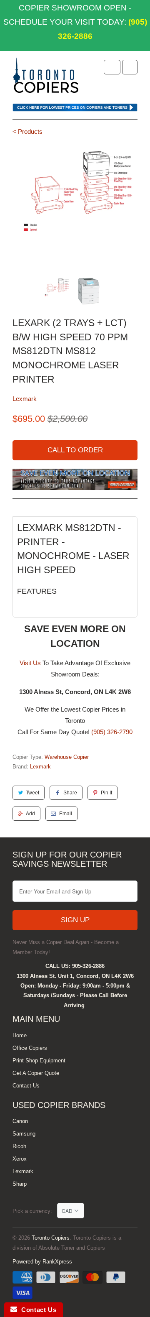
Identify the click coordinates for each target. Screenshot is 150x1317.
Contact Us (26, 1085)
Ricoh (19, 1146)
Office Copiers (29, 1048)
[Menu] (112, 67)
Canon (20, 1121)
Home (19, 1035)
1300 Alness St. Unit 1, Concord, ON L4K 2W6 (75, 976)
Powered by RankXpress (42, 1261)
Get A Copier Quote (35, 1073)
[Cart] (130, 67)
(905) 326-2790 (111, 731)
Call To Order (75, 450)
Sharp (19, 1184)
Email (65, 814)
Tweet (32, 793)
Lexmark (24, 398)
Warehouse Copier (67, 757)
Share (70, 793)
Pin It (106, 793)
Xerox (19, 1159)
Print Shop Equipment (38, 1060)
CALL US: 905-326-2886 (75, 966)
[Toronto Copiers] (45, 78)
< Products (27, 131)
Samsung (23, 1134)
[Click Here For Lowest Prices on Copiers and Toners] (75, 109)
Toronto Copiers (51, 1238)
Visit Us (30, 662)
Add (30, 814)
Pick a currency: (34, 1211)
